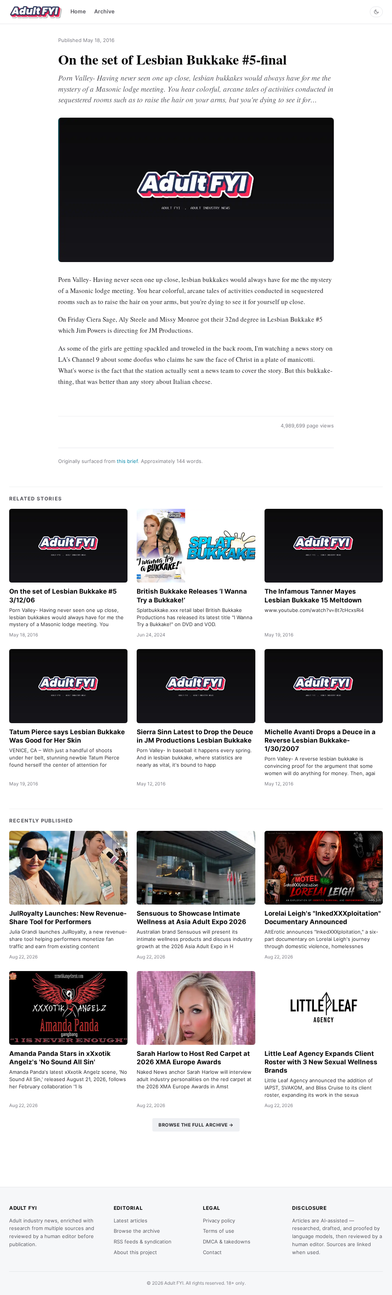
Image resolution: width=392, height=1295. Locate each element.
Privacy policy (219, 1220)
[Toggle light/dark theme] (376, 11)
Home (78, 11)
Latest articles (130, 1220)
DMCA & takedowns (226, 1241)
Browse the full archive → (196, 1125)
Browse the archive (137, 1231)
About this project (135, 1252)
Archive (104, 11)
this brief (127, 461)
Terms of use (218, 1231)
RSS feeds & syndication (143, 1241)
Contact (212, 1252)
